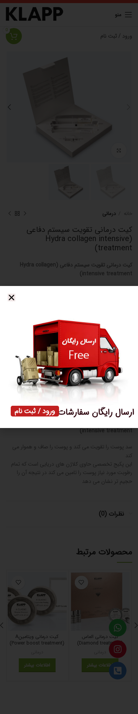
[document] (69, 357)
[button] (11, 297)
